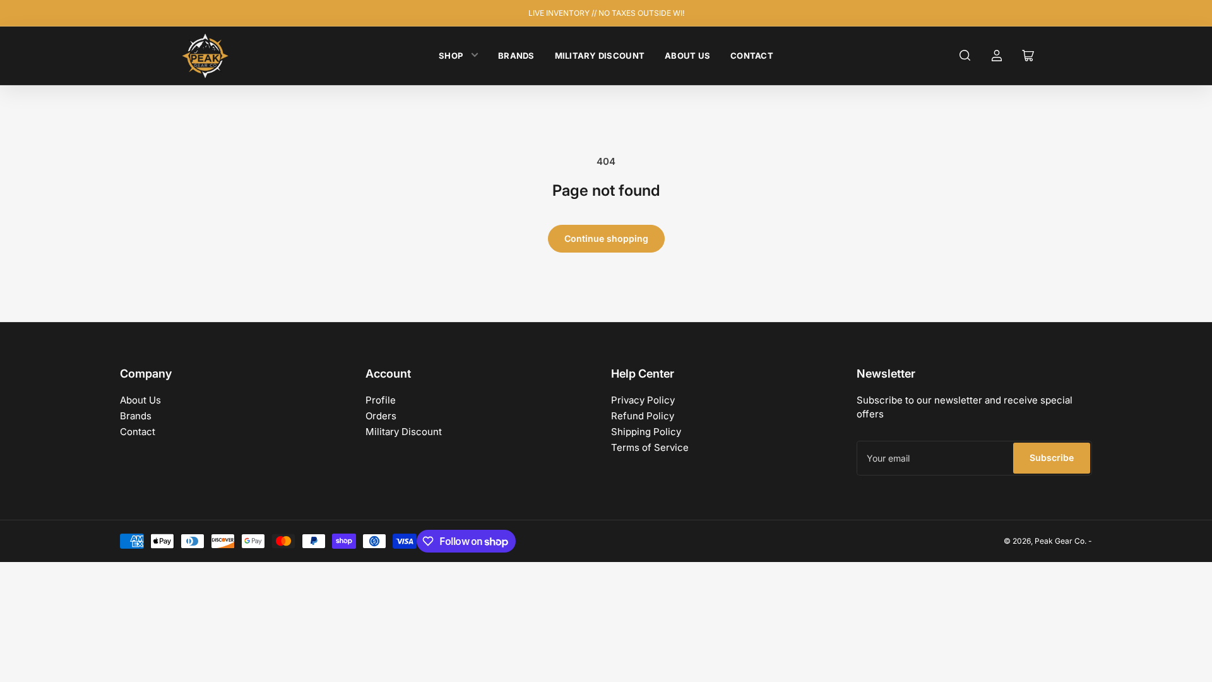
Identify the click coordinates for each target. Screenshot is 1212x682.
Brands (516, 56)
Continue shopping (606, 238)
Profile (380, 400)
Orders (380, 416)
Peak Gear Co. (1060, 541)
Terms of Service (650, 447)
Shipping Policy (646, 432)
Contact (751, 56)
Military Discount (600, 56)
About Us (687, 56)
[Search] (965, 55)
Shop (451, 56)
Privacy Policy (643, 400)
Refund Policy (642, 416)
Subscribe (1052, 457)
